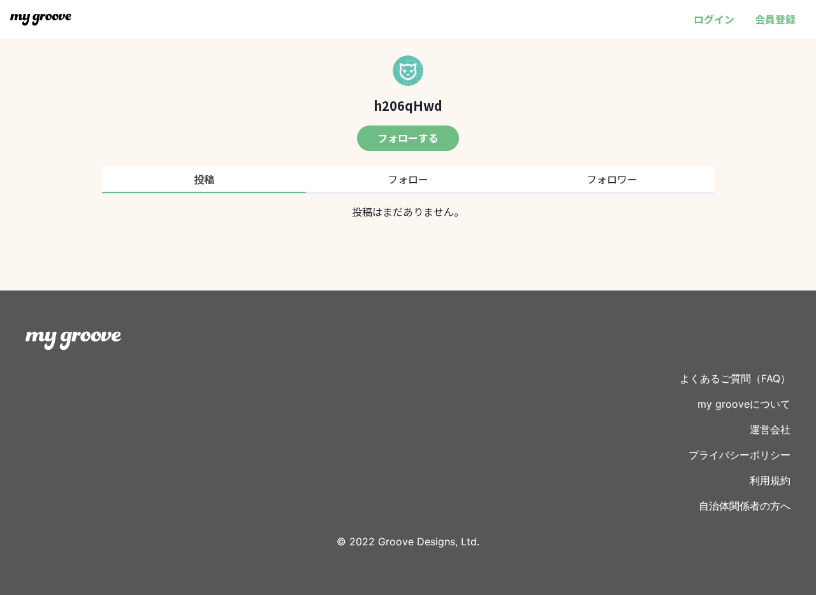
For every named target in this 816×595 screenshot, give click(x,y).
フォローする (408, 137)
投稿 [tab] (204, 179)
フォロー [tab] (408, 179)
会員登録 (775, 19)
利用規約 (770, 480)
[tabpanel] (408, 211)
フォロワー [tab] (612, 179)
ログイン (714, 19)
